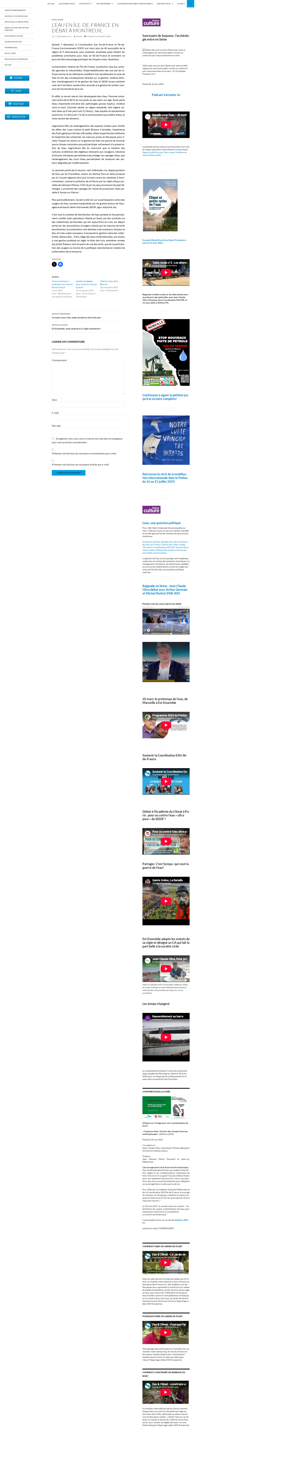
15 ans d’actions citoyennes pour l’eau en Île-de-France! (62, 284)
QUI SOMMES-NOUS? (67, 4)
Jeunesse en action (13, 42)
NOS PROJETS (84, 4)
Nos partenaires (103, 4)
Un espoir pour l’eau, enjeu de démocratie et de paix (76, 316)
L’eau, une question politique (161, 523)
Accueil (8, 65)
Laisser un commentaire (99, 36)
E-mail (55, 412)
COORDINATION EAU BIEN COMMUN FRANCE (135, 4)
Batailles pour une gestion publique (17, 29)
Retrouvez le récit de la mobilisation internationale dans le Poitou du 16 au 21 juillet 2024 (164, 477)
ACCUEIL (51, 4)
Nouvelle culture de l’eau (16, 16)
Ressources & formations (16, 59)
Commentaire (60, 360)
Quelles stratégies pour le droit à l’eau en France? (86, 284)
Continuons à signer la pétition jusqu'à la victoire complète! (165, 397)
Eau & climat (10, 53)
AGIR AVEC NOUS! (164, 4)
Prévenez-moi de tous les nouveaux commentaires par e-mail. (84, 453)
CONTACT (181, 4)
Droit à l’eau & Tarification (16, 22)
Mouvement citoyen (14, 36)
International (11, 48)
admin (79, 36)
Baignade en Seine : (155, 586)
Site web (56, 425)
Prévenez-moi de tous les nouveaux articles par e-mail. (80, 464)
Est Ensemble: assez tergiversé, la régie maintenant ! (76, 327)
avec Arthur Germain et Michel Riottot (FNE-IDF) (164, 591)
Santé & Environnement (15, 10)
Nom (54, 399)
